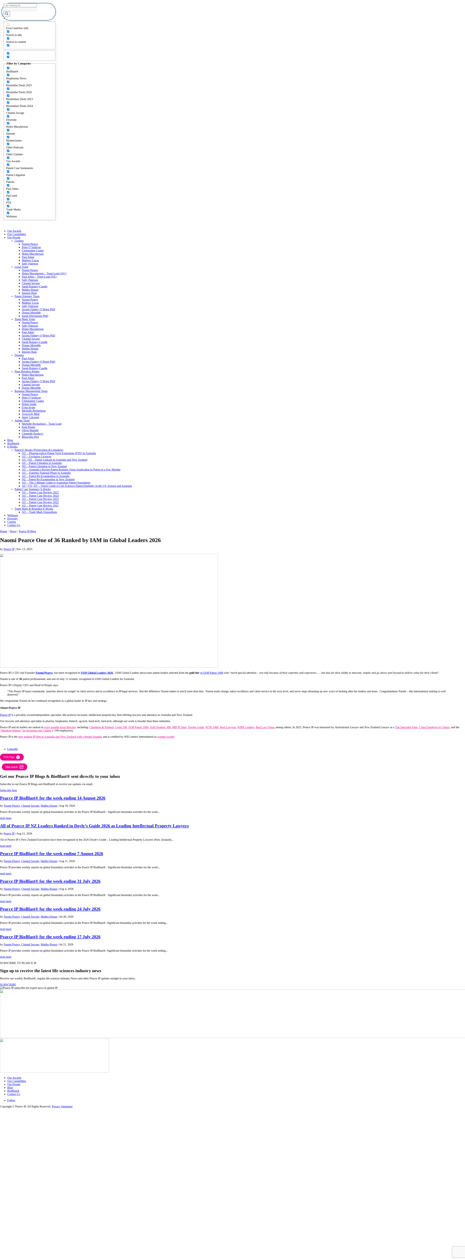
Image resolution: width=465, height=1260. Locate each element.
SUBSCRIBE (8, 984)
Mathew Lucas (30, 260)
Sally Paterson (30, 263)
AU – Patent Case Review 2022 (40, 502)
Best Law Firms (265, 727)
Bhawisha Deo (30, 436)
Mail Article (11, 766)
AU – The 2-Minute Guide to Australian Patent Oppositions (56, 482)
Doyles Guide (196, 727)
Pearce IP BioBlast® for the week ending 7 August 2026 (51, 853)
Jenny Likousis (30, 417)
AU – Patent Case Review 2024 (40, 495)
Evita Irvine (28, 407)
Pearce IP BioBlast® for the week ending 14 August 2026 (52, 798)
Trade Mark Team (25, 319)
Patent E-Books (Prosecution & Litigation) (39, 449)
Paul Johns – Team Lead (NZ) (39, 276)
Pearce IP (9, 549)
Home (3, 531)
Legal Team (21, 266)
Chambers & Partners (101, 727)
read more (5, 818)
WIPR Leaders (245, 727)
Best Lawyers (228, 727)
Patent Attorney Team (27, 296)
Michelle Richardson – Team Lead (41, 423)
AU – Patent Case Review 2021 (40, 505)
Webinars (12, 515)
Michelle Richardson (34, 410)
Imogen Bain (29, 293)
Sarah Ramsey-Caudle (34, 286)
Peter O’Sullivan (31, 247)
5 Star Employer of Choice (434, 727)
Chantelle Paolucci (32, 433)
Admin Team (22, 420)
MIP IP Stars (179, 727)
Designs (19, 355)
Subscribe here (8, 790)
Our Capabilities (16, 234)
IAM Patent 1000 (138, 727)
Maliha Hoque (30, 289)
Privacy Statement (62, 1106)
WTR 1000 (212, 727)
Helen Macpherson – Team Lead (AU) (44, 273)
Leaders (19, 240)
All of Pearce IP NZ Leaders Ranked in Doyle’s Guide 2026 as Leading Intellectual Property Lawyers (94, 825)
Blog (10, 440)
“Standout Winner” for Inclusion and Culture (25, 730)
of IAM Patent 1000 (211, 672)
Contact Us (13, 525)
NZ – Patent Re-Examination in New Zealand (48, 479)
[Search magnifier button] (6, 14)
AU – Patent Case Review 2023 (40, 499)
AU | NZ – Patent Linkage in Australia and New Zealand (54, 459)
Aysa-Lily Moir (31, 414)
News (13, 531)
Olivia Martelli (30, 430)
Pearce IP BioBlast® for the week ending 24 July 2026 (50, 909)
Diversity (12, 518)
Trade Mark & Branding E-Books (34, 508)
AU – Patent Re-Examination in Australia (45, 476)
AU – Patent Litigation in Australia (42, 463)
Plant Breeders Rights (27, 371)
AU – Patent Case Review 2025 (40, 492)
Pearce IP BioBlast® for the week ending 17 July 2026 (50, 936)
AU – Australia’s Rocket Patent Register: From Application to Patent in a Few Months (71, 469)
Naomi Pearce (30, 244)
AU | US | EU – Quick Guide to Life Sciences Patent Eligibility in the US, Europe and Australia (77, 485)
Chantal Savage (31, 283)
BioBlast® (13, 443)
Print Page (9, 757)
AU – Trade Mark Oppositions (39, 512)
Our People (13, 237)
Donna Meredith (31, 312)
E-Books (12, 446)
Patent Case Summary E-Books (33, 489)
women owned (165, 736)
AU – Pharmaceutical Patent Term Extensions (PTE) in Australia (59, 453)
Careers (11, 521)
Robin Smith (29, 404)
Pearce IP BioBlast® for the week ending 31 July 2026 (50, 881)
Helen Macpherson (33, 253)
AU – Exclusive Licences (36, 456)
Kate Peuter (28, 427)
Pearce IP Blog (27, 531)
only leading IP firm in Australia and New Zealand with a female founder (60, 736)
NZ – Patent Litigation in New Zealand (44, 466)
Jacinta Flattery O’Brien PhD (38, 309)
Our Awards (14, 230)
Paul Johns (28, 257)
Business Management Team (31, 391)
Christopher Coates (33, 250)
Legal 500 (121, 727)
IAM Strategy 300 (160, 727)
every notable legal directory (60, 727)
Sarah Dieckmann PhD (35, 315)
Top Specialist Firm (406, 727)
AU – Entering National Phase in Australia (46, 472)
